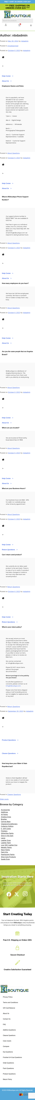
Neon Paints (5, 850)
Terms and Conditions (10, 1002)
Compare (6, 1046)
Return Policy (7, 1079)
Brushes (4, 819)
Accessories (5, 810)
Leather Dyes (6, 840)
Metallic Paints (6, 847)
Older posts (4, 799)
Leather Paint (6, 843)
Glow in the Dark (7, 836)
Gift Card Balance (9, 1008)
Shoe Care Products (8, 857)
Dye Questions (8, 1052)
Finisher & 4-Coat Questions (12, 1057)
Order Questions (8, 1063)
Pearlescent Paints (7, 854)
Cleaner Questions (14, 794)
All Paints (4, 814)
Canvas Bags (5, 821)
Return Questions (13, 587)
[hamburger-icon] (31, 25)
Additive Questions (9, 1030)
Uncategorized (12, 46)
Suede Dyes (5, 859)
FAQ (4, 1024)
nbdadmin (24, 41)
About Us (6, 1013)
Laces (3, 838)
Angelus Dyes (6, 817)
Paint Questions (8, 1068)
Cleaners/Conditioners (9, 824)
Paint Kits (4, 852)
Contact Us (6, 1019)
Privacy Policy (8, 997)
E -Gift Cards (6, 829)
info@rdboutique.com (13, 686)
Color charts (7, 1041)
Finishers (4, 831)
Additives (4, 812)
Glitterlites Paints (7, 833)
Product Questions (9, 1074)
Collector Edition (7, 826)
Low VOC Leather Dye (9, 845)
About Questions (13, 153)
